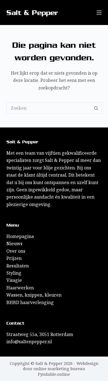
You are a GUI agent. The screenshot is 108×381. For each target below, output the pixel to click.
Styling (13, 273)
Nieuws (14, 243)
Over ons (15, 251)
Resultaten (17, 266)
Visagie (14, 280)
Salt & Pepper (32, 13)
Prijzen (14, 258)
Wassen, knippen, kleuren (33, 295)
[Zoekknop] (96, 108)
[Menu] (99, 12)
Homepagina (20, 236)
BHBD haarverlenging (30, 302)
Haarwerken (20, 288)
